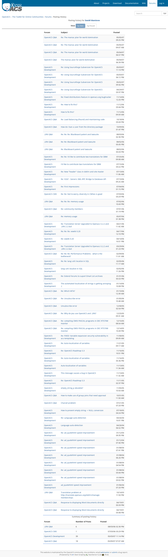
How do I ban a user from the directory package (82, 127)
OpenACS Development (50, 68)
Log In (161, 3)
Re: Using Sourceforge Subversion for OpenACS (82, 67)
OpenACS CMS (50, 194)
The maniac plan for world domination (78, 60)
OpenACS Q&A (50, 37)
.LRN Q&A (48, 134)
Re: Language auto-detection (73, 418)
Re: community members (72, 209)
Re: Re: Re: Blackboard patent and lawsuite (80, 134)
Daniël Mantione (92, 20)
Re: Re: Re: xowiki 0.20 (70, 231)
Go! (164, 13)
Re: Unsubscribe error (70, 298)
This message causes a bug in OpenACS (78, 373)
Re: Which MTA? (68, 291)
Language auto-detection (72, 425)
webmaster (104, 552)
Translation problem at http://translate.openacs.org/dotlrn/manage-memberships (80, 495)
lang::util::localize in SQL (71, 268)
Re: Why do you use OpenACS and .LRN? (78, 313)
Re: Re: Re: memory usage (72, 201)
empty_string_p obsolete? (72, 388)
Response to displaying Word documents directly (82, 502)
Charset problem (68, 403)
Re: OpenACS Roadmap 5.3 (73, 350)
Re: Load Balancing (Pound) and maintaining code (83, 119)
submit (114, 552)
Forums (48, 17)
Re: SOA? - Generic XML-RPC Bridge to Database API (83, 179)
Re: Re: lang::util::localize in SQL (75, 261)
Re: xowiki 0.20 (67, 239)
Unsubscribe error (69, 306)
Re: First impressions (70, 186)
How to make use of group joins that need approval (83, 395)
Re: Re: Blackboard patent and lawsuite (78, 142)
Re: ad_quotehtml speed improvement (78, 432)
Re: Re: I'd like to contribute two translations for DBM (84, 156)
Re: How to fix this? (69, 104)
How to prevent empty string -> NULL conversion (82, 410)
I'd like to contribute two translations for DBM (81, 164)
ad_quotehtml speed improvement (76, 485)
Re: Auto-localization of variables (75, 343)
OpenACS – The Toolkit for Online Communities (22, 17)
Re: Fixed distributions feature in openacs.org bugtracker (86, 97)
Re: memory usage (69, 216)
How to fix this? (67, 112)
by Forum (91, 26)
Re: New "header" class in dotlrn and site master (82, 171)
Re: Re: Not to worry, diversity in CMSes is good (81, 194)
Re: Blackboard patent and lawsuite (76, 149)
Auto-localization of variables (73, 365)
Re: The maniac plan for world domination (79, 37)
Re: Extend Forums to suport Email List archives (82, 276)
